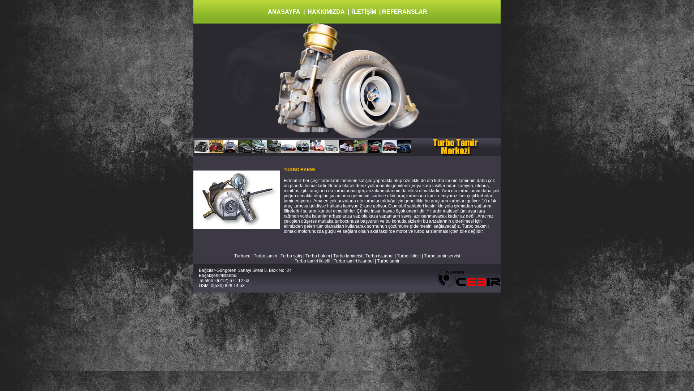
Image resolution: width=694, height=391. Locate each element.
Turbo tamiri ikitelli (312, 261)
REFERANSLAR (404, 12)
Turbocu (242, 255)
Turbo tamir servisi (442, 255)
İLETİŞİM (364, 12)
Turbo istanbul (379, 255)
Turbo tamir (388, 261)
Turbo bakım (317, 255)
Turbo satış (291, 255)
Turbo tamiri (265, 255)
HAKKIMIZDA (326, 12)
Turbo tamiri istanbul (354, 261)
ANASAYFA (284, 12)
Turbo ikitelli (409, 255)
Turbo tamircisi (347, 255)
